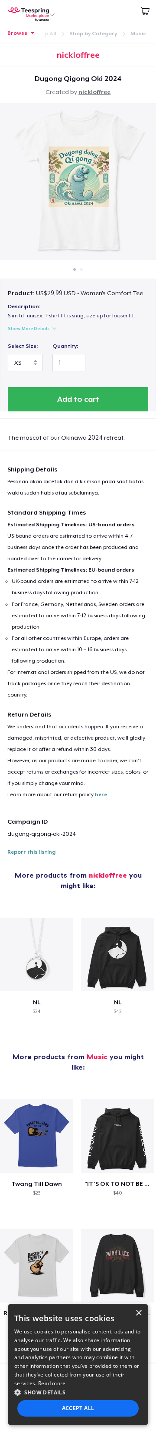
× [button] (138, 1313)
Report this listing (31, 852)
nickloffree (94, 91)
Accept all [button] (78, 1408)
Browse (17, 33)
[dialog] (78, 1364)
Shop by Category (93, 33)
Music (138, 33)
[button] (78, 1392)
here (101, 794)
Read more (52, 1383)
